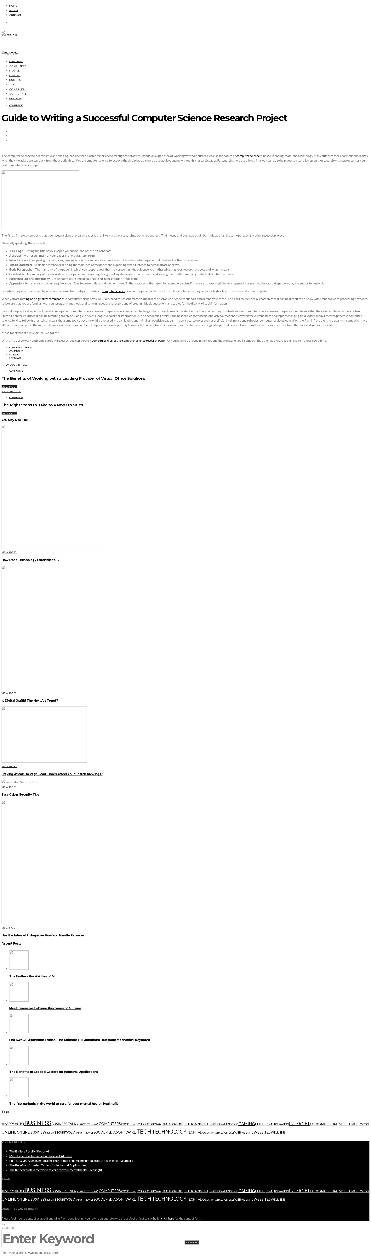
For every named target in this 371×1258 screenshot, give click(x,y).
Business (15, 79)
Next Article (11, 391)
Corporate (18, 93)
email (179, 1124)
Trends (14, 84)
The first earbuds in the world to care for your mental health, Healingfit (63, 1104)
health (260, 1124)
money (356, 1124)
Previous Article (15, 364)
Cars (95, 1124)
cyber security (146, 1124)
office (365, 1124)
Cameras (16, 61)
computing (16, 351)
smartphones (84, 1132)
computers (110, 1124)
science (14, 354)
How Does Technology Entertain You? (30, 560)
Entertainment (196, 1124)
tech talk (195, 1132)
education (169, 1124)
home (269, 1124)
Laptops (315, 1124)
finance (214, 1124)
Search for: (9, 1228)
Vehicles (228, 1132)
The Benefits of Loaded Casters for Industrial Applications (53, 1072)
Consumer (17, 89)
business (37, 1122)
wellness (278, 1132)
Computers (17, 66)
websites (262, 1132)
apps (10, 1124)
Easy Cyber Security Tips (20, 794)
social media (105, 1132)
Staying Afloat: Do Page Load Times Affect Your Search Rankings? (52, 774)
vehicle (219, 1132)
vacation (209, 1132)
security (62, 1132)
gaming (246, 1123)
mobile (345, 1124)
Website (247, 1132)
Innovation (281, 1124)
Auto (19, 1124)
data (158, 1124)
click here (167, 1218)
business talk (63, 1124)
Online (9, 1132)
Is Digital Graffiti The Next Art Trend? (30, 700)
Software (15, 358)
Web (237, 1132)
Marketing (329, 1124)
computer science (113, 291)
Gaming (14, 75)
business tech (84, 1124)
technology (169, 1132)
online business (31, 1132)
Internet (299, 1123)
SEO (72, 1132)
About (13, 10)
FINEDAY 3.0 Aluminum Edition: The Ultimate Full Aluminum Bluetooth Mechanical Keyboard (79, 1040)
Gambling (225, 1124)
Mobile (14, 70)
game (235, 1124)
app (4, 1124)
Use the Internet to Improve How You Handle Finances (43, 935)
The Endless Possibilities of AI (31, 976)
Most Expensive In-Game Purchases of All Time (45, 1008)
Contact (15, 15)
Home (13, 5)
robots (50, 1132)
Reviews (15, 98)
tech (143, 1131)
